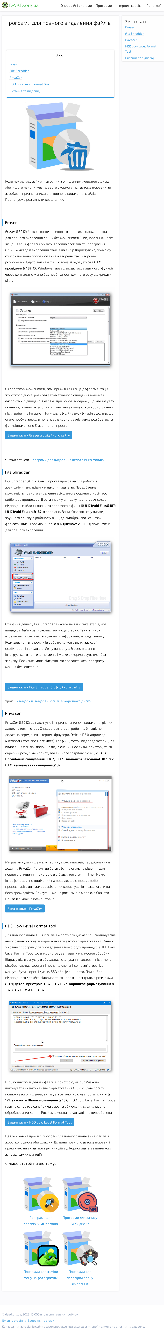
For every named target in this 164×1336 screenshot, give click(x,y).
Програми (104, 5)
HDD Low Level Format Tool (29, 84)
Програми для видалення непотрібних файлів (67, 460)
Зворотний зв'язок (41, 1320)
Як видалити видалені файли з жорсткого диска (52, 701)
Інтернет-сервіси (129, 5)
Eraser (14, 64)
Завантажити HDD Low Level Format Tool (40, 1122)
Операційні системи (76, 5)
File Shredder (19, 71)
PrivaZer (15, 77)
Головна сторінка (14, 1320)
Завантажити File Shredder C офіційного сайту (44, 687)
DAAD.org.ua (24, 5)
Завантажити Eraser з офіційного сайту (39, 435)
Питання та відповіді (24, 91)
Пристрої (153, 5)
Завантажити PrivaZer (25, 908)
